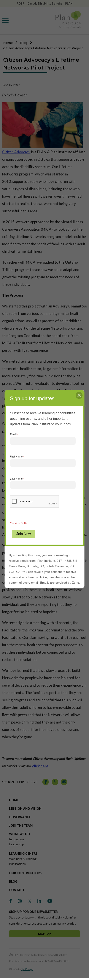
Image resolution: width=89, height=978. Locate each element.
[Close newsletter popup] (79, 395)
